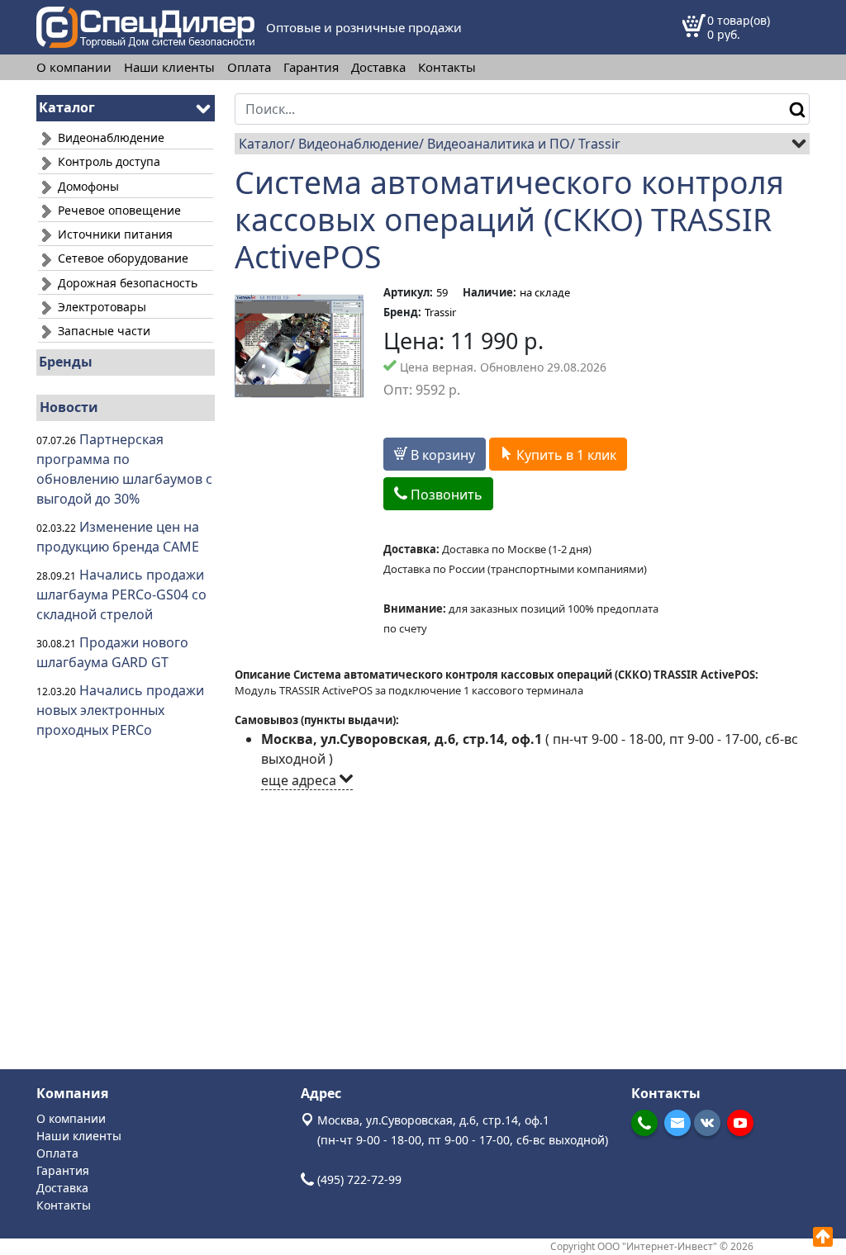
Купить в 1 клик (564, 455)
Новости (69, 407)
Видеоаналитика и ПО (498, 144)
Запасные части (102, 331)
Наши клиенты (169, 67)
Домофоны (87, 186)
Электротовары (100, 307)
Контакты (447, 67)
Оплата (249, 67)
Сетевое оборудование (121, 258)
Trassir (599, 144)
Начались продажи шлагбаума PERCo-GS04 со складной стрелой (121, 594)
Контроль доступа (107, 161)
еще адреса (300, 780)
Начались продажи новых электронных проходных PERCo (120, 710)
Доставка (378, 67)
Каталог (264, 144)
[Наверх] (823, 1237)
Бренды (66, 362)
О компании (74, 67)
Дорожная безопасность (126, 283)
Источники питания (114, 234)
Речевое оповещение (118, 210)
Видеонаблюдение (109, 137)
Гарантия (311, 67)
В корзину (441, 455)
